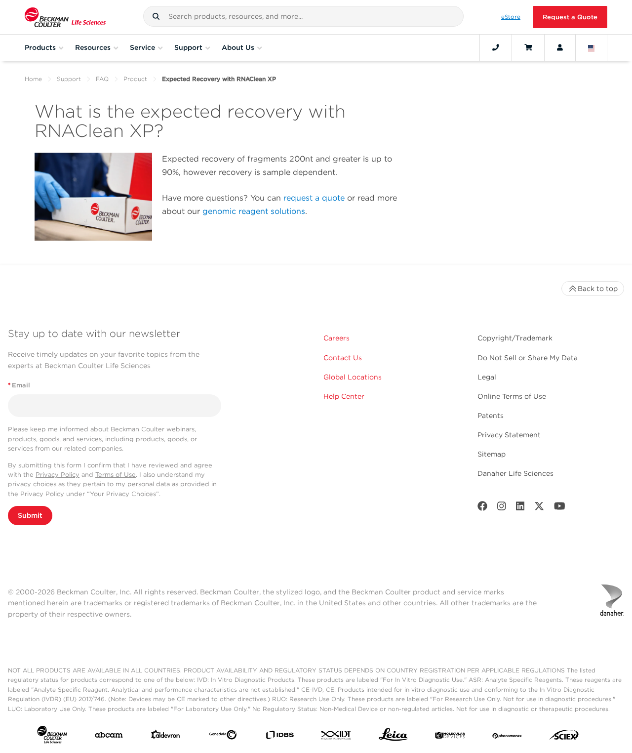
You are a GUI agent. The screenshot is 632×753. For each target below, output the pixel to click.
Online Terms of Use (511, 396)
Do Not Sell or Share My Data (527, 358)
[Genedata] (222, 736)
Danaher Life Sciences (515, 473)
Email (19, 385)
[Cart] (528, 47)
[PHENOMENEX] (507, 736)
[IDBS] (279, 737)
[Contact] (496, 47)
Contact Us (342, 358)
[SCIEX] (564, 737)
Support (69, 79)
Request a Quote (570, 17)
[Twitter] (539, 508)
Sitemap (491, 454)
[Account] (560, 47)
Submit (30, 515)
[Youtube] (559, 508)
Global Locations (352, 377)
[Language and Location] (591, 47)
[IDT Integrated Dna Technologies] (336, 737)
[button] (156, 16)
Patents (490, 415)
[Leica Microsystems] (393, 737)
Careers (336, 338)
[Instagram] (501, 508)
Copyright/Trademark (515, 338)
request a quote (314, 198)
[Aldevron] (165, 737)
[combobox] (303, 16)
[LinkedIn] (520, 508)
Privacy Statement (509, 435)
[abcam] (108, 737)
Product (135, 79)
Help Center (343, 396)
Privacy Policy (57, 474)
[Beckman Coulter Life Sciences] (65, 17)
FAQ (102, 79)
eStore (510, 16)
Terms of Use (115, 474)
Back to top (598, 289)
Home (33, 79)
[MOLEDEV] (450, 736)
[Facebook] (482, 508)
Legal (486, 377)
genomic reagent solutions (253, 211)
